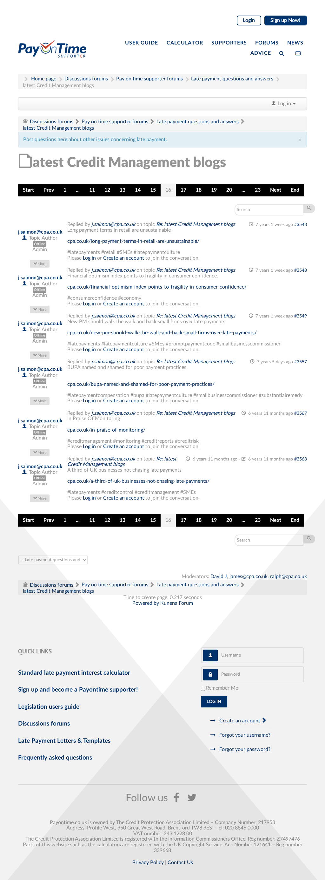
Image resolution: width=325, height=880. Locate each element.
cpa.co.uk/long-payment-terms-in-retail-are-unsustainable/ (133, 241)
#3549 (300, 316)
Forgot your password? (244, 749)
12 (107, 190)
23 (258, 190)
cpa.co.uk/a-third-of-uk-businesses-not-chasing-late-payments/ (138, 481)
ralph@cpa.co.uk (288, 576)
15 (153, 190)
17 (183, 190)
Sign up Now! (285, 20)
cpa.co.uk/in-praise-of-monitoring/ (106, 430)
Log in (89, 258)
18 (199, 190)
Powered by (145, 603)
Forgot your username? (244, 735)
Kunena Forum (176, 603)
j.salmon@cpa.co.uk (40, 232)
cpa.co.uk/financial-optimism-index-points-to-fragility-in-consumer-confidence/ (157, 287)
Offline (39, 244)
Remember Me (222, 688)
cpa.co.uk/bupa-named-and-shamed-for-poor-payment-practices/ (141, 384)
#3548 (300, 270)
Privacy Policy (148, 862)
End (295, 190)
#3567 (300, 413)
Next (275, 190)
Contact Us (180, 862)
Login (249, 20)
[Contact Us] (299, 53)
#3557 (300, 362)
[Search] (283, 53)
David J (218, 576)
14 (138, 190)
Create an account (123, 258)
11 (92, 190)
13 (122, 190)
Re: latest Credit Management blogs (195, 224)
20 (229, 190)
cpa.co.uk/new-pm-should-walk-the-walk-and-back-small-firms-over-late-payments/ (162, 332)
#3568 (300, 459)
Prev (48, 190)
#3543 (300, 224)
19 (214, 190)
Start (28, 190)
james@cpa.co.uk (248, 576)
